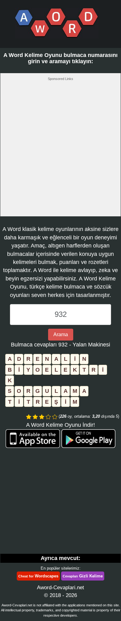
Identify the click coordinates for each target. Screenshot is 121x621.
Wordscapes (38, 576)
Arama (60, 334)
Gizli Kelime (83, 576)
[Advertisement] (60, 150)
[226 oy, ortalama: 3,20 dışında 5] (28, 416)
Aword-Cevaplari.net (60, 587)
